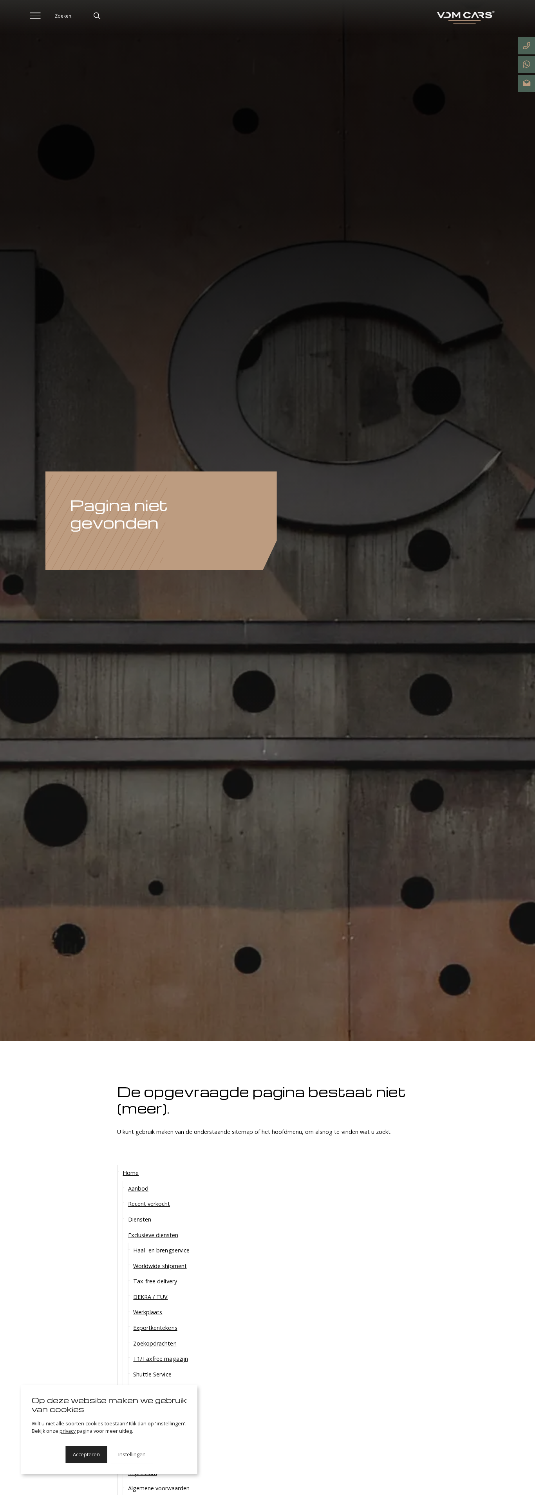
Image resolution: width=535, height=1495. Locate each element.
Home (131, 1173)
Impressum (142, 1472)
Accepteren (86, 1454)
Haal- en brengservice (161, 1250)
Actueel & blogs (148, 1423)
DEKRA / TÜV (150, 1296)
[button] (97, 16)
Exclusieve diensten (153, 1234)
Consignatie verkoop (159, 1389)
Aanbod (138, 1188)
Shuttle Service (152, 1374)
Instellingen (132, 1454)
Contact (138, 1457)
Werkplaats (147, 1312)
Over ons (139, 1408)
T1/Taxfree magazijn (160, 1358)
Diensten (139, 1219)
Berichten (145, 1439)
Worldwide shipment (159, 1265)
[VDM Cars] (464, 17)
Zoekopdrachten (154, 1343)
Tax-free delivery (155, 1281)
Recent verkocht (149, 1203)
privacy (68, 1431)
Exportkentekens (155, 1327)
